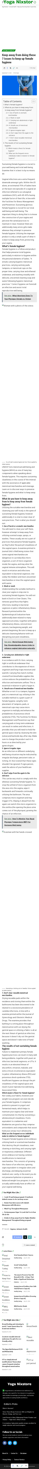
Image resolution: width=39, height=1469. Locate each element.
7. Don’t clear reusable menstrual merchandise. (20, 139)
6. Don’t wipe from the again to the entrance (21, 134)
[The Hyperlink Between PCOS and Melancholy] (32, 1351)
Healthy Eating (18, 1258)
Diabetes (16, 1282)
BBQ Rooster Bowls (20, 1306)
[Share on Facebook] (7, 68)
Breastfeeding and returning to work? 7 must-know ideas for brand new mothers (13, 1326)
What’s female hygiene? (13, 104)
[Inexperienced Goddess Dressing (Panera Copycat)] (7, 1299)
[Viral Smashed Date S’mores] (7, 1258)
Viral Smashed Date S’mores (23, 1255)
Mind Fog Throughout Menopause (16, 1209)
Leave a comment (30, 1245)
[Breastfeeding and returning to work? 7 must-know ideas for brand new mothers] (32, 1326)
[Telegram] (15, 1443)
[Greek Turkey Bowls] (7, 1268)
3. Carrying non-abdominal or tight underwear (21, 121)
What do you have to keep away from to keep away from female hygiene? (19, 108)
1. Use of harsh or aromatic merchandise (17, 114)
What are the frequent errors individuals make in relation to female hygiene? (22, 155)
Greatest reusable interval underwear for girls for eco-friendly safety (12, 1339)
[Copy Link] (13, 68)
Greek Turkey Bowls (20, 1265)
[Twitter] (10, 1443)
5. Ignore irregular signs (17, 130)
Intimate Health (8, 50)
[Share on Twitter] (10, 68)
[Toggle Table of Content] (32, 101)
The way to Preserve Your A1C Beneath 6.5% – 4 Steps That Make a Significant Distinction (24, 1277)
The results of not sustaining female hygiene (18, 144)
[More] (16, 68)
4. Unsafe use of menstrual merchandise (18, 126)
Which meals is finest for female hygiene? (19, 149)
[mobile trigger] (4, 2)
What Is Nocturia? (8, 1408)
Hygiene (13, 1229)
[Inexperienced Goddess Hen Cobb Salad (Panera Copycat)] (7, 1289)
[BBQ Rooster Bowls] (7, 1309)
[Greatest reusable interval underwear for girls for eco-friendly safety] (32, 1339)
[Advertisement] (19, 28)
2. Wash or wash (14, 118)
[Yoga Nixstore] (19, 2)
